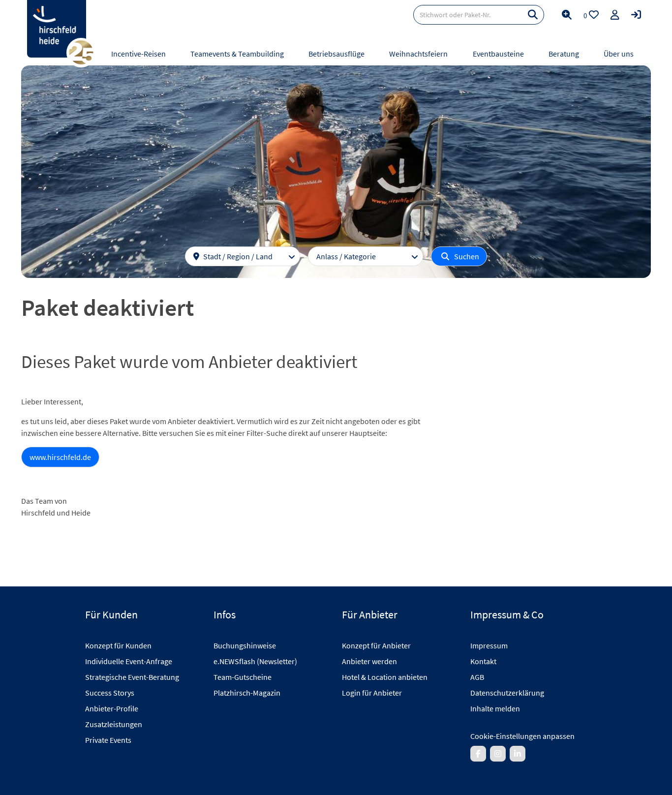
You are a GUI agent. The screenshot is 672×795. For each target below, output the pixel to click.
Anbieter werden (369, 661)
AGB (477, 677)
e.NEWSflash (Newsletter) (255, 661)
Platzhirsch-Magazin (247, 693)
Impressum (489, 645)
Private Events (108, 740)
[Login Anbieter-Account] (636, 14)
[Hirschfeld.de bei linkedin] (517, 754)
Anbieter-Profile (111, 708)
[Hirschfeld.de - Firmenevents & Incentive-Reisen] (56, 29)
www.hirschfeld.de (60, 457)
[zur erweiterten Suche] (567, 14)
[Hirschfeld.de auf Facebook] (478, 754)
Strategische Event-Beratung (132, 677)
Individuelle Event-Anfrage (128, 661)
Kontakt (483, 661)
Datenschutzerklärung (507, 693)
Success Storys (109, 693)
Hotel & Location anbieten (385, 677)
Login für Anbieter (372, 693)
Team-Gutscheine (243, 677)
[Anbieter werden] (615, 14)
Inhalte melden (495, 708)
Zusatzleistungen (113, 724)
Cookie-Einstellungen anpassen (522, 736)
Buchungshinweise (245, 645)
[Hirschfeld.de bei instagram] (498, 754)
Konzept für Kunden (118, 645)
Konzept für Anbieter (376, 645)
